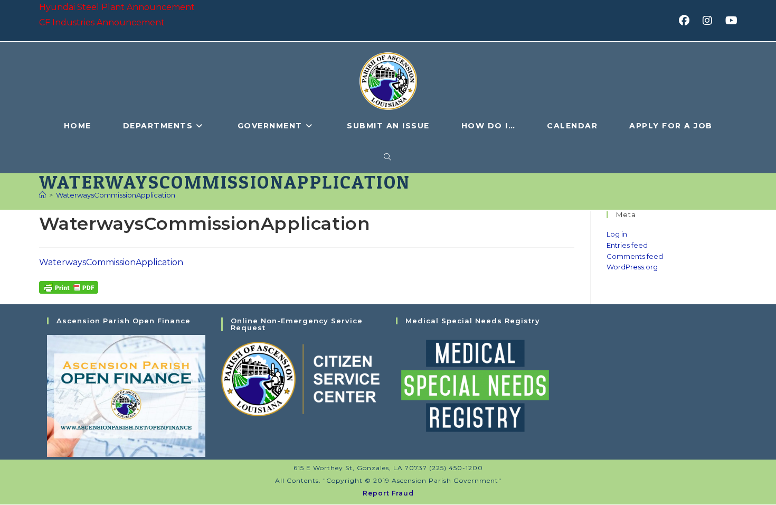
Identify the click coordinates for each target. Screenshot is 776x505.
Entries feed (627, 245)
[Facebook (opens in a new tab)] (687, 20)
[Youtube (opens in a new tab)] (729, 20)
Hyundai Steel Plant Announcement (117, 7)
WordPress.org (632, 267)
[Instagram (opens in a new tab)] (710, 20)
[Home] (42, 195)
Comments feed (635, 256)
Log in (617, 234)
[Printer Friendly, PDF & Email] (68, 286)
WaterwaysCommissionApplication (115, 195)
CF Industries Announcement (102, 22)
